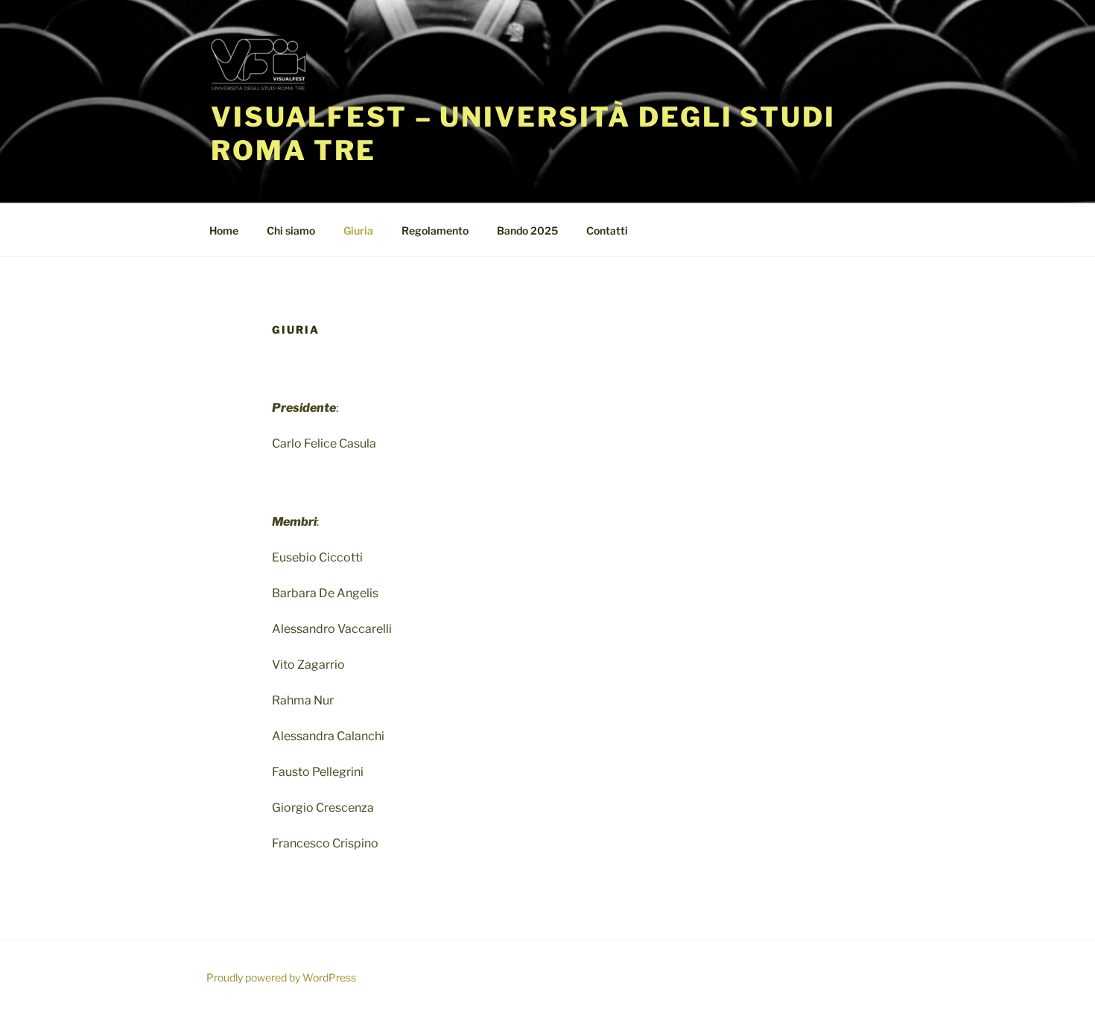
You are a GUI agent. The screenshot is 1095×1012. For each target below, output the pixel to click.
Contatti (607, 230)
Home (223, 230)
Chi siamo (291, 230)
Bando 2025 (527, 230)
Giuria (358, 230)
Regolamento (435, 230)
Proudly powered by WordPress (281, 977)
